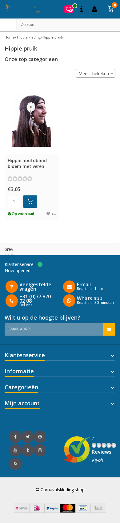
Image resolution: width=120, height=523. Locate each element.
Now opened (17, 270)
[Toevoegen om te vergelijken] (54, 213)
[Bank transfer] (98, 511)
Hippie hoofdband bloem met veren (27, 163)
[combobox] (95, 73)
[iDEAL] (37, 511)
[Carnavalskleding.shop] (21, 9)
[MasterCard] (67, 511)
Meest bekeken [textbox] (93, 73)
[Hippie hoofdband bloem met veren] (31, 119)
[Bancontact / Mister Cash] (83, 511)
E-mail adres (19, 329)
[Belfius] (21, 511)
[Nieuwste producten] (15, 464)
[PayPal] (52, 511)
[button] (111, 9)
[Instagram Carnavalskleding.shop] (40, 450)
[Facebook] (15, 437)
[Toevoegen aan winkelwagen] (30, 201)
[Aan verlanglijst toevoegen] (48, 213)
